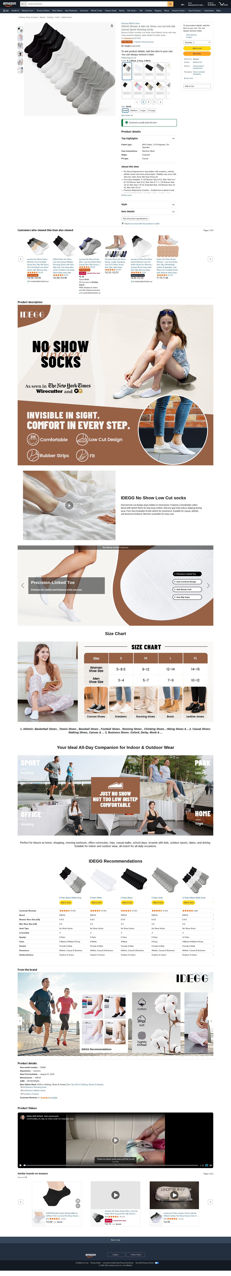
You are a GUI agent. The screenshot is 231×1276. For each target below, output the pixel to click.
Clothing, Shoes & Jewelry (28, 17)
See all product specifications (135, 218)
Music (166, 10)
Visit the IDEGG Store (130, 23)
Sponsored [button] (21, 1177)
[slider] (110, 1165)
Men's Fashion (32, 1094)
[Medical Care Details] (34, 10)
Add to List (189, 86)
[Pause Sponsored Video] (78, 1201)
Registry (158, 10)
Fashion (148, 10)
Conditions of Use (82, 1263)
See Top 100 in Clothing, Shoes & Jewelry (85, 1084)
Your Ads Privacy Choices (144, 1263)
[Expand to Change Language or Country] (123, 1255)
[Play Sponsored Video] (115, 1195)
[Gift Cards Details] (136, 10)
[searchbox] (97, 4)
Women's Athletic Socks (35, 1090)
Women (42, 17)
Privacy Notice (96, 1263)
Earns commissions (51, 1116)
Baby (218, 10)
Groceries (84, 10)
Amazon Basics (43, 10)
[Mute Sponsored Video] (78, 1206)
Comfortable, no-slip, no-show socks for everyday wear (50, 1119)
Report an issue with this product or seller (142, 224)
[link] (38, 264)
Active (57, 17)
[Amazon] (9, 4)
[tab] (187, 573)
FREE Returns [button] (127, 58)
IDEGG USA (197, 62)
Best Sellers (57, 10)
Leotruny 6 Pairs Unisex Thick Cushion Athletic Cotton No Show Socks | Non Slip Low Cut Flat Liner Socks (181, 1214)
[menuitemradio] (206, 1165)
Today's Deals (111, 10)
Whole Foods (96, 10)
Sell (141, 10)
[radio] (20, 29)
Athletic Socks (67, 17)
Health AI (15, 10)
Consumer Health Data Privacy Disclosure (118, 1263)
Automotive (209, 10)
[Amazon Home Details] (185, 10)
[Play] (20, 1165)
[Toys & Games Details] (201, 10)
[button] (6, 10)
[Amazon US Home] (91, 1255)
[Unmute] (210, 1165)
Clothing (50, 17)
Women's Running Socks (36, 1087)
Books (121, 10)
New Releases (71, 10)
